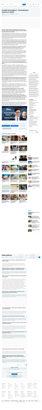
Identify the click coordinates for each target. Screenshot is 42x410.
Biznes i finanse (22, 384)
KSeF (37, 6)
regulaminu (14, 372)
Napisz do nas (15, 123)
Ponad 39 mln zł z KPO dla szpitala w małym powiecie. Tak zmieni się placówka (34, 96)
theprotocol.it (35, 396)
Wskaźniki (31, 116)
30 (38, 132)
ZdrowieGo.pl (35, 392)
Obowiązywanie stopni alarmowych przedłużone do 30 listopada (33, 79)
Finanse (34, 386)
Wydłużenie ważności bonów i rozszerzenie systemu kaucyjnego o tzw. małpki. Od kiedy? (34, 90)
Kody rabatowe (35, 394)
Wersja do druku (6, 123)
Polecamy (29, 210)
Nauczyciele (9, 394)
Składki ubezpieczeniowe (30, 394)
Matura (9, 396)
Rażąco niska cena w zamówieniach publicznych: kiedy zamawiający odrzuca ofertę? (33, 75)
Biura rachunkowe (29, 383)
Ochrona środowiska (31, 113)
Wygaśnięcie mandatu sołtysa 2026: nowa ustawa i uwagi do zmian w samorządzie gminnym (34, 81)
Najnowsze (34, 73)
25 (31, 132)
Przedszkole (9, 392)
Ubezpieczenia (9, 386)
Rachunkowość (3, 385)
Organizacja (3, 392)
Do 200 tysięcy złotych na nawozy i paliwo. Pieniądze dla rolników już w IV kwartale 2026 (34, 77)
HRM (8, 388)
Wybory (30, 114)
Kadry (8, 6)
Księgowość (5, 6)
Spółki (21, 385)
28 (35, 132)
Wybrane (37, 73)
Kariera (24, 400)
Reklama (32, 400)
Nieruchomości (30, 6)
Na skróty (35, 391)
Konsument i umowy (17, 386)
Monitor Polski (16, 393)
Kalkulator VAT (22, 394)
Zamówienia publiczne (31, 112)
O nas (2, 400)
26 (32, 132)
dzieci (7, 50)
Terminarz (31, 130)
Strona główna (3, 8)
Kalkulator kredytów (31, 104)
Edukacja (35, 6)
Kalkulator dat (30, 108)
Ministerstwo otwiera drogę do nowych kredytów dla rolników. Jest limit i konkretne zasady (34, 83)
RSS (26, 400)
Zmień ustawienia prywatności (14, 400)
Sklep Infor (16, 388)
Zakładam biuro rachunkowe (30, 384)
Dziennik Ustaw (16, 392)
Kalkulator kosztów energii (32, 103)
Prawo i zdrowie (16, 389)
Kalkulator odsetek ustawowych (32, 105)
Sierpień (35, 130)
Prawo (19, 6)
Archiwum (35, 393)
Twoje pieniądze (23, 6)
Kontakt (29, 400)
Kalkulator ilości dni (31, 107)
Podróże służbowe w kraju (30, 392)
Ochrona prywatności (7, 400)
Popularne (31, 73)
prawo (20, 33)
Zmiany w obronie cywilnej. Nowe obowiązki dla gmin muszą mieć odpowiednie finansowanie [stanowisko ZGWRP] (34, 92)
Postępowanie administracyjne (32, 110)
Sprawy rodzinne (16, 384)
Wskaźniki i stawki (29, 391)
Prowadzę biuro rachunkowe (30, 385)
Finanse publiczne (31, 111)
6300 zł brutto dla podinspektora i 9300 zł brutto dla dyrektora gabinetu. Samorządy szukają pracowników (33, 94)
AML (27, 388)
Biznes (11, 6)
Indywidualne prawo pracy (11, 384)
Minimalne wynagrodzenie (30, 393)
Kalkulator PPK (31, 106)
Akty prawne (16, 391)
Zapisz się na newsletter (24, 123)
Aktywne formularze (33, 109)
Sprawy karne (16, 385)
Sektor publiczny (15, 6)
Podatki (2, 384)
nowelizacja (25, 84)
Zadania (3, 394)
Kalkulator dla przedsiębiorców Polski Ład (34, 102)
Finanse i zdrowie (23, 388)
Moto (26, 6)
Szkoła (9, 393)
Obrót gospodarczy (4, 386)
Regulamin (20, 400)
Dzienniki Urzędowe (17, 394)
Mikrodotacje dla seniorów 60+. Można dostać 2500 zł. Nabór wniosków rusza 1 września (33, 85)
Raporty (10, 8)
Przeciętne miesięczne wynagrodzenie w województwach (34, 119)
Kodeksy (15, 396)
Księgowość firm (4, 383)
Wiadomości (35, 384)
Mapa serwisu (36, 400)
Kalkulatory (32, 99)
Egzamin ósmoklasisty (10, 397)
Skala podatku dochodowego (30, 396)
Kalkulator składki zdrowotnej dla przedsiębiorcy (33, 101)
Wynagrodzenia (9, 385)
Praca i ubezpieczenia (23, 386)
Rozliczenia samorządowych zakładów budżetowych (33, 125)
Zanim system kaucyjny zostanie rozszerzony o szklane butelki (32, 86)
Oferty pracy (35, 397)
